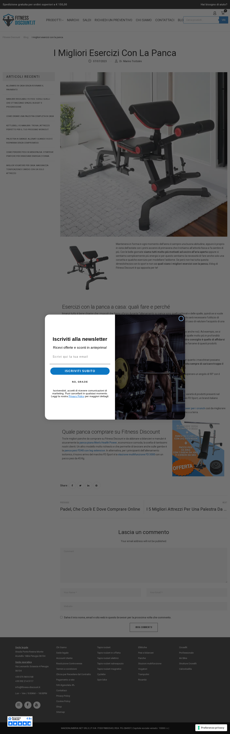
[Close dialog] (181, 318)
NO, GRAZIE (80, 382)
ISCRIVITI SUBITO (80, 371)
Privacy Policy (76, 396)
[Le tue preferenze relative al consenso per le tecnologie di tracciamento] (211, 727)
